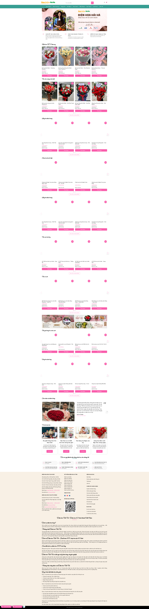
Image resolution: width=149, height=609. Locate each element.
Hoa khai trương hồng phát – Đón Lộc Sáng (99, 143)
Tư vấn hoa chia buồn (91, 511)
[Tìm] (92, 3)
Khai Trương (56, 6)
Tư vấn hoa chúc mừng (91, 513)
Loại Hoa (95, 6)
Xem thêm (49, 451)
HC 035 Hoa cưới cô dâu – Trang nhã (98, 262)
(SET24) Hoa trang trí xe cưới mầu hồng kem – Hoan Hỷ (49, 301)
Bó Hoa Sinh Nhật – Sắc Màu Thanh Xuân (66, 104)
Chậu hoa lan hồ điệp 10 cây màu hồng (99, 183)
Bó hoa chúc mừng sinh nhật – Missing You (48, 104)
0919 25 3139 (57, 490)
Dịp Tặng (89, 6)
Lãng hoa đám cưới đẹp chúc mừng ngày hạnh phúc (99, 441)
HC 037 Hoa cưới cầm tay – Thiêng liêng (65, 262)
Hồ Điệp (69, 6)
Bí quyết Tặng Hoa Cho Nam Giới (49, 441)
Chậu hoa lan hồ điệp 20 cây (81, 182)
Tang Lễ (63, 6)
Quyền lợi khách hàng (91, 488)
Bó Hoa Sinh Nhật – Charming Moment (48, 68)
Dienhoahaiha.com (46, 569)
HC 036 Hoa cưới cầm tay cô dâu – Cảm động (82, 262)
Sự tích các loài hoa (91, 509)
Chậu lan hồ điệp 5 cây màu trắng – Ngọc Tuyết (49, 183)
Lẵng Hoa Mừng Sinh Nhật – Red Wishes (99, 104)
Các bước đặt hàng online (92, 493)
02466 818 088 (50, 490)
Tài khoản (89, 481)
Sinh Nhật (48, 6)
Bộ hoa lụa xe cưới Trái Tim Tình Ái (99, 344)
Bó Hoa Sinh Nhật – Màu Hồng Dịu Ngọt (82, 68)
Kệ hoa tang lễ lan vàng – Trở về (82, 383)
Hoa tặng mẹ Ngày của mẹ (83, 441)
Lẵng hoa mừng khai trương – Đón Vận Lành (82, 143)
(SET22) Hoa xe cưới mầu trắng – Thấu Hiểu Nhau (65, 301)
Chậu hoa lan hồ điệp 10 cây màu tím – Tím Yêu (65, 183)
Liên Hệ (101, 6)
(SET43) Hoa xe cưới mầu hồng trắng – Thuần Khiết (81, 301)
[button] (108, 95)
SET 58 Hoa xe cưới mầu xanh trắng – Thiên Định (99, 301)
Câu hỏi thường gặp (91, 503)
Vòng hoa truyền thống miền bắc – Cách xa (65, 384)
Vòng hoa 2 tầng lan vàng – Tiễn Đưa (49, 384)
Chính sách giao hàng (91, 491)
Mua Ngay (49, 75)
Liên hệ (88, 483)
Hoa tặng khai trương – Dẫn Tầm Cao (49, 143)
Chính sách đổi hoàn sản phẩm (93, 495)
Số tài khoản (89, 501)
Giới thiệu (89, 477)
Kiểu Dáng (82, 6)
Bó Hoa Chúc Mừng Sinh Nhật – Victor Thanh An (65, 68)
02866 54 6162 (50, 503)
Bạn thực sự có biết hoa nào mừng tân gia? (66, 441)
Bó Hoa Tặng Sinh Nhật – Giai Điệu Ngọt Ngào (82, 104)
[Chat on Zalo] (24, 607)
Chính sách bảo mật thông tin (93, 479)
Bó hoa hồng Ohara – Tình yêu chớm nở (98, 68)
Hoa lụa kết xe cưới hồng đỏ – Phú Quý (65, 345)
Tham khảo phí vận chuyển (92, 497)
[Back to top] (147, 607)
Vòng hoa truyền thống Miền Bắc (99, 383)
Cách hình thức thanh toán (92, 499)
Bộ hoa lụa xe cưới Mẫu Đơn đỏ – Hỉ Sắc (82, 345)
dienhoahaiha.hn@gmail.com (51, 506)
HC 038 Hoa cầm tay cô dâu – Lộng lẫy (49, 262)
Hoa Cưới (75, 6)
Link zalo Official (51, 492)
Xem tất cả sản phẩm (74, 115)
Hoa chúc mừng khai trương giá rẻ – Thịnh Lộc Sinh (66, 143)
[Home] (48, 2)
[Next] (107, 412)
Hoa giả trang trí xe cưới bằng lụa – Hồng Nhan (49, 345)
